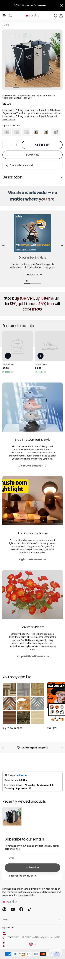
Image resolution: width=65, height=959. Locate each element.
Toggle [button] (61, 177)
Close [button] (61, 5)
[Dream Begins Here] (32, 235)
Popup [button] (12, 371)
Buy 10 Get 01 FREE (12, 728)
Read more (8, 119)
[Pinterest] (4, 909)
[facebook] (21, 909)
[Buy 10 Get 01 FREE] (23, 703)
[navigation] (21, 84)
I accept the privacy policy (23, 875)
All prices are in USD (50, 937)
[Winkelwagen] (61, 16)
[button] (3, 245)
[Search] (10, 15)
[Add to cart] (8, 356)
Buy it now (32, 154)
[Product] (17, 346)
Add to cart (42, 145)
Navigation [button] (4, 15)
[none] (3, 747)
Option (11, 125)
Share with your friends (22, 165)
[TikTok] (29, 909)
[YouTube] (13, 909)
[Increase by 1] (16, 145)
